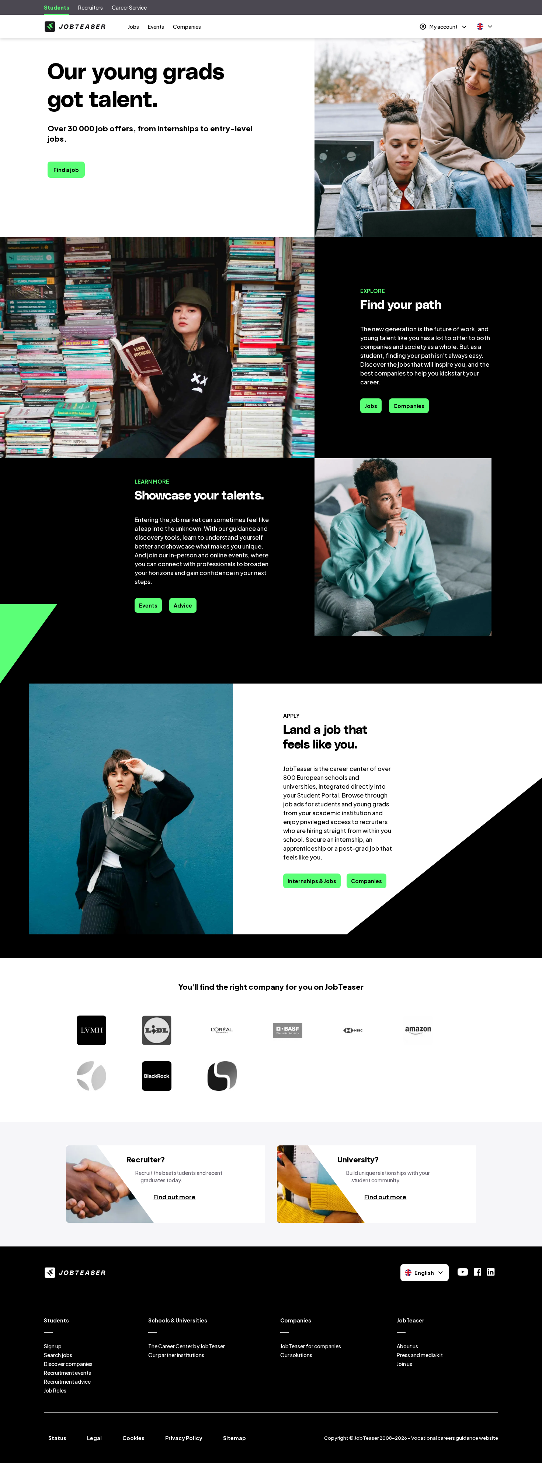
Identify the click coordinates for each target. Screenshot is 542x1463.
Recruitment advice (67, 1381)
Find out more (174, 1197)
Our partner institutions (176, 1355)
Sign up (53, 1346)
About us (407, 1346)
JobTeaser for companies (310, 1346)
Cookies (133, 1438)
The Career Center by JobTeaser (186, 1346)
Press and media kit (420, 1355)
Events (156, 26)
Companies (187, 26)
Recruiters (90, 7)
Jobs (133, 26)
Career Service (129, 7)
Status (57, 1438)
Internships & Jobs (312, 881)
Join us (404, 1363)
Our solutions (296, 1355)
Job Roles (55, 1390)
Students (56, 7)
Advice (183, 605)
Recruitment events (67, 1372)
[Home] (75, 26)
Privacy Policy (183, 1438)
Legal (94, 1438)
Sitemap (234, 1438)
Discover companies (68, 1363)
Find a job (66, 169)
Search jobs (58, 1355)
